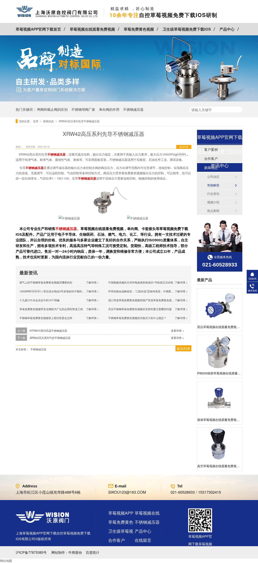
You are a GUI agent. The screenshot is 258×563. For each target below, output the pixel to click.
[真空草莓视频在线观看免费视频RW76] (219, 445)
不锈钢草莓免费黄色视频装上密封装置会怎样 (45, 318)
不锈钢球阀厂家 (83, 109)
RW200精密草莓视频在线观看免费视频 (223, 373)
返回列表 (183, 146)
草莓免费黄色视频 (139, 29)
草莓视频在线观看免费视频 (92, 29)
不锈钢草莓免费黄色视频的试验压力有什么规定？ (137, 318)
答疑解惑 (213, 185)
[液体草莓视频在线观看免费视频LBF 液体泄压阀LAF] (219, 398)
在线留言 (143, 540)
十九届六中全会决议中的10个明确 (39, 300)
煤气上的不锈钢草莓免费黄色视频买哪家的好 (45, 282)
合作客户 (116, 540)
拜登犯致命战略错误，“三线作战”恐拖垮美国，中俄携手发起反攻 (146, 291)
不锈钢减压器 (133, 109)
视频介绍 (213, 202)
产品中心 (227, 29)
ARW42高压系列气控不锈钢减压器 (50, 338)
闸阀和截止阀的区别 (52, 109)
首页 (36, 121)
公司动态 (213, 176)
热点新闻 (213, 210)
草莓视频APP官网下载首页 (38, 29)
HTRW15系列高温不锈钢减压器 (48, 330)
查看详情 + (177, 330)
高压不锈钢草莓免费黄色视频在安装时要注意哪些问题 (140, 309)
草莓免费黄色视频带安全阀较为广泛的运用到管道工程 (51, 309)
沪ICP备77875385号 (31, 552)
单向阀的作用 (109, 109)
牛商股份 (75, 552)
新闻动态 (49, 121)
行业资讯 (213, 193)
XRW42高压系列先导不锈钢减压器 (79, 121)
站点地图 (116, 549)
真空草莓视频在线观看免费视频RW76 (222, 466)
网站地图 (6, 560)
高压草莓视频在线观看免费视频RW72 (222, 327)
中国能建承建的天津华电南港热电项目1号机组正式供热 (140, 282)
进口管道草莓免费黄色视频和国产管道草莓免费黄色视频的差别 (145, 300)
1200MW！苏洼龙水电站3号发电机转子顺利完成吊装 (56, 291)
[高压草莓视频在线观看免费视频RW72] (219, 305)
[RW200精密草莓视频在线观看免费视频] (219, 352)
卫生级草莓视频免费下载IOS (187, 29)
